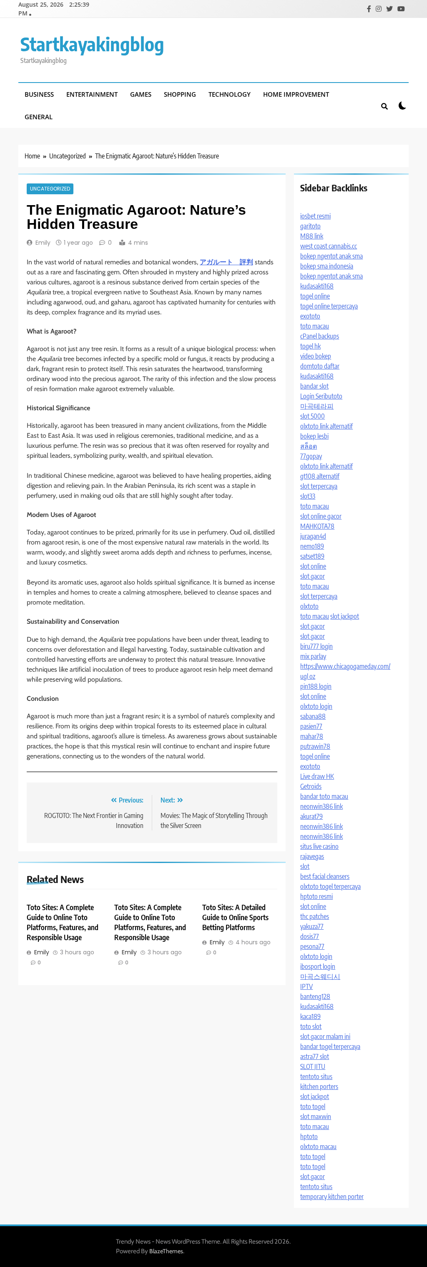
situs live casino (319, 846)
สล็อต (308, 446)
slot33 (307, 496)
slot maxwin (315, 1116)
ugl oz (307, 676)
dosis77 (309, 936)
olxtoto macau (318, 1146)
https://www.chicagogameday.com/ (345, 666)
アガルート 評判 (226, 262)
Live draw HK (317, 776)
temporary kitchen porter (332, 1196)
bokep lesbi (314, 436)
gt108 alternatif (319, 476)
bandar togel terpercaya (330, 1046)
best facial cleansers (324, 876)
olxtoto (309, 606)
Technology (229, 94)
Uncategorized (50, 189)
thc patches (314, 916)
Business (39, 94)
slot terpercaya (318, 486)
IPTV (306, 986)
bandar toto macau (324, 796)
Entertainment (92, 94)
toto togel (312, 1106)
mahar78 (311, 736)
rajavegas (312, 856)
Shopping (180, 94)
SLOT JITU (312, 1066)
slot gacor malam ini (325, 1036)
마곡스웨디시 (320, 976)
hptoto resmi (316, 896)
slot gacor (312, 576)
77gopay (311, 456)
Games (140, 94)
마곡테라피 (317, 406)
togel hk (310, 346)
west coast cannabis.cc (328, 246)
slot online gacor (321, 516)
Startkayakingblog (92, 43)
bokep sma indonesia (326, 266)
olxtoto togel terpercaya (330, 886)
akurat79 (311, 816)
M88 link (311, 236)
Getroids (311, 786)
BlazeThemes (166, 1251)
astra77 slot (314, 1056)
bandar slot (314, 386)
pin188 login (316, 686)
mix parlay (313, 656)
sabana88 (313, 716)
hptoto (309, 1136)
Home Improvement (296, 94)
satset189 (312, 556)
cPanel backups (319, 336)
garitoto (310, 226)
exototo (310, 316)
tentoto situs (316, 1076)
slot (304, 866)
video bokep (315, 356)
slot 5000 (312, 416)
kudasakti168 (317, 286)
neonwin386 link (321, 806)
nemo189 (312, 546)
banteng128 (315, 996)
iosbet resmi (315, 216)
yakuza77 (312, 926)
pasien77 (311, 726)
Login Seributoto (321, 396)
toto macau (314, 326)
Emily (42, 242)
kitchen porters (319, 1086)
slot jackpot (344, 616)
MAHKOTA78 (317, 526)
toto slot (311, 1026)
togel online (315, 296)
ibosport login (317, 966)
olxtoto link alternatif (326, 426)
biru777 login (316, 646)
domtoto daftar (319, 366)
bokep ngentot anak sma (331, 256)
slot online (313, 566)
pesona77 (312, 946)
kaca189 (310, 1016)
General (39, 117)
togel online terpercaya (329, 306)
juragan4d (313, 536)
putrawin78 (315, 746)
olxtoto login (316, 706)
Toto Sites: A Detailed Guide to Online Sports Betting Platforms (235, 917)
